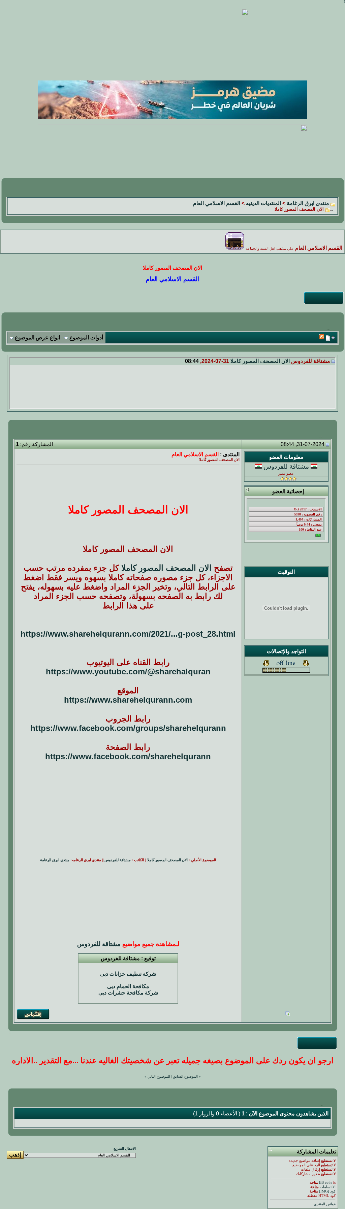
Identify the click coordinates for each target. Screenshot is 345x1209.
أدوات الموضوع (86, 337)
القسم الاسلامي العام (216, 203)
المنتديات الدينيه (263, 203)
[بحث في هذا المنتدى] (333, 338)
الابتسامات (328, 1187)
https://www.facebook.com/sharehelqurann (128, 756)
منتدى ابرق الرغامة (308, 203)
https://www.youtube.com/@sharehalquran (128, 671)
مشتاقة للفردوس (286, 466)
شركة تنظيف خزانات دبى (128, 974)
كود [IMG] (327, 1191)
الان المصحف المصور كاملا (260, 361)
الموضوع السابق (185, 1076)
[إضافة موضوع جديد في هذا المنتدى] (328, 338)
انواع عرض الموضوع (37, 337)
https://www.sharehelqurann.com (128, 699)
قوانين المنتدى (325, 1204)
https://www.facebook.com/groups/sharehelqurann (128, 728)
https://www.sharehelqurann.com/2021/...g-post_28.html (128, 633)
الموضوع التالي (159, 1076)
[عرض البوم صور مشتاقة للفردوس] (287, 1014)
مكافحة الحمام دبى (128, 986)
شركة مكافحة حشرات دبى (128, 993)
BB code (325, 1182)
